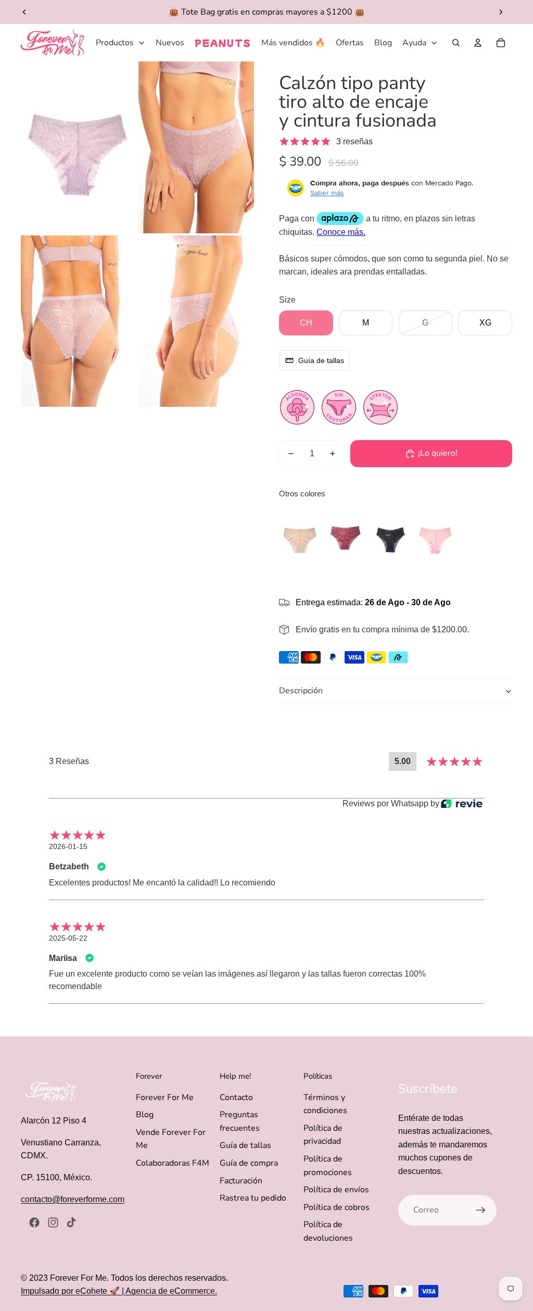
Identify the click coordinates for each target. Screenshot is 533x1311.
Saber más (327, 193)
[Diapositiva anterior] (24, 12)
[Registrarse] (481, 1210)
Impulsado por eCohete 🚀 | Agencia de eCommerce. (119, 1291)
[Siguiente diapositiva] (500, 12)
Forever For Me (165, 1097)
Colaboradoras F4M (172, 1163)
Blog (145, 1114)
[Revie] (461, 804)
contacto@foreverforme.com (72, 1199)
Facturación (241, 1181)
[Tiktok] (71, 1222)
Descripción (301, 690)
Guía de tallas (245, 1145)
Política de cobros (336, 1207)
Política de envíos (336, 1189)
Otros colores (302, 493)
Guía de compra (249, 1163)
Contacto (236, 1097)
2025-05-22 (68, 938)
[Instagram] (53, 1222)
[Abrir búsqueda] (456, 42)
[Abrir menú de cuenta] (477, 42)
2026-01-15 (68, 846)
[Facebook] (34, 1222)
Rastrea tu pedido (253, 1198)
